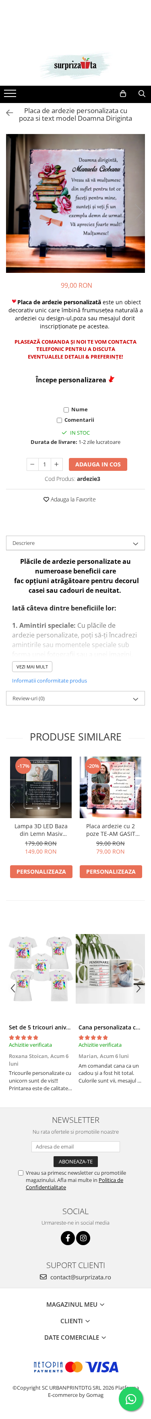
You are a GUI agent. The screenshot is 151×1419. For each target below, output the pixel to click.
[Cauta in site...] (142, 94)
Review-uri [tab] (28, 698)
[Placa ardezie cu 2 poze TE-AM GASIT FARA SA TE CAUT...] (110, 787)
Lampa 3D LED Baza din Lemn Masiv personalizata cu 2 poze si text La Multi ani (41, 829)
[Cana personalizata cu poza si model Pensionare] (110, 969)
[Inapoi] (6, 112)
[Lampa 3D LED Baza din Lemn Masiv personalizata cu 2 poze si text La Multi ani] (41, 787)
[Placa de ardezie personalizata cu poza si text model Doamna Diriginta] (75, 203)
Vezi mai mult (32, 667)
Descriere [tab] (23, 543)
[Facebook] (68, 1238)
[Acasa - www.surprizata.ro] (75, 66)
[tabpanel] (75, 203)
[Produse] (11, 96)
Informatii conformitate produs (49, 680)
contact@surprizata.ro (80, 1277)
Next (138, 212)
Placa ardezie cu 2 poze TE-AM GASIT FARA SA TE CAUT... (110, 829)
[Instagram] (83, 1238)
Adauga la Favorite (72, 499)
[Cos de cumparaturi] (123, 94)
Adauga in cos (98, 464)
